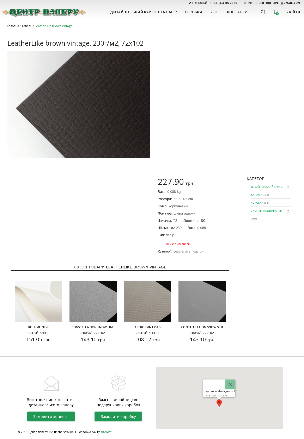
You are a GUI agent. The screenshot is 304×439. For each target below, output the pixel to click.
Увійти (293, 12)
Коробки (193, 12)
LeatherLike (181, 251)
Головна (13, 26)
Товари (26, 26)
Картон (198, 251)
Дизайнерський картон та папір (143, 12)
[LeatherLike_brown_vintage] (78, 104)
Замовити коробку (118, 416)
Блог (215, 12)
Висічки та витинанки (266, 210)
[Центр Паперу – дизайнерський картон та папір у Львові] (43, 12)
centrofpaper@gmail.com (279, 3)
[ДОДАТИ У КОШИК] (20, 316)
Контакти (237, 12)
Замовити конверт (51, 416)
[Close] (230, 384)
